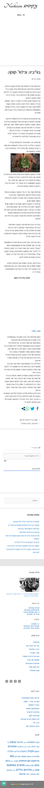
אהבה (37, 742)
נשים (32, 765)
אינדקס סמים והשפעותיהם (30, 698)
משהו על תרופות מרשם (29, 420)
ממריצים (17, 756)
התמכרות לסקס (34, 716)
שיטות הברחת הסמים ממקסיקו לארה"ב (23, 525)
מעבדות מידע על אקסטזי (31, 656)
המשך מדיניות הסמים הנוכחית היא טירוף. (23, 546)
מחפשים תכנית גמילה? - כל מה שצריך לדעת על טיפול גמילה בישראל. (22, 595)
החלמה (29, 747)
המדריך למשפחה (33, 705)
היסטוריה (20, 747)
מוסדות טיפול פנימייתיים (31, 628)
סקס (33, 770)
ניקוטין (12, 761)
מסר (11, 756)
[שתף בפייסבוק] (37, 409)
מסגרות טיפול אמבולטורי (31, 626)
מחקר (23, 756)
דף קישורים (35, 624)
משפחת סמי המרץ (33, 660)
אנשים (13, 742)
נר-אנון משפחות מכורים (31, 612)
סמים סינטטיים (34, 670)
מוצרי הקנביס (34, 653)
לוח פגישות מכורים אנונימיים (30, 719)
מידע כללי (36, 723)
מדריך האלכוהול (34, 649)
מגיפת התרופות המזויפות (29, 532)
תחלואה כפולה (31, 774)
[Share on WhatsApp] (27, 409)
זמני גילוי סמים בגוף (32, 646)
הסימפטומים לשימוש (32, 708)
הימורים (25, 747)
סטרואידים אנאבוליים (32, 663)
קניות (14, 770)
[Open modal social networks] (23, 409)
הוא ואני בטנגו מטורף (29, 423)
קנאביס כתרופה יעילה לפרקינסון (26, 521)
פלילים (19, 770)
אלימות (25, 743)
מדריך (10, 751)
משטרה (16, 761)
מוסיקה (29, 756)
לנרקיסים (17, 784)
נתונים (27, 765)
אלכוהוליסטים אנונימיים (31, 610)
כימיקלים (23, 751)
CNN (34, 331)
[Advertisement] (22, 42)
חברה (31, 751)
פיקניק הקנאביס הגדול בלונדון (27, 542)
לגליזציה (16, 751)
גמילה (33, 746)
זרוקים (36, 751)
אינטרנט (31, 742)
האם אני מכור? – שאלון (31, 701)
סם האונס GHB (34, 667)
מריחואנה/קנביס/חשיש (29, 761)
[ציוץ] (32, 409)
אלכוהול (20, 742)
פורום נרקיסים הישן (32, 726)
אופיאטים (36, 642)
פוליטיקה (27, 770)
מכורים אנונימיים (34, 608)
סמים (37, 770)
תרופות (22, 774)
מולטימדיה (35, 756)
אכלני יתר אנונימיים (33, 614)
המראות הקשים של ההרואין (28, 528)
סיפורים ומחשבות (16, 765)
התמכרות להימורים (33, 712)
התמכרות (12, 746)
